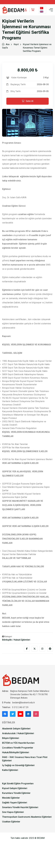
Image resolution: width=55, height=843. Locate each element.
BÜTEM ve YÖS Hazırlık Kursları (18, 743)
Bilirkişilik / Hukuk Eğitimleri (16, 639)
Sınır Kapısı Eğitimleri (13, 812)
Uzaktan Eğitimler (11, 821)
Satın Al (29, 101)
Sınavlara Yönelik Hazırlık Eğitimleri (20, 807)
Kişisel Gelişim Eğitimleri (14, 788)
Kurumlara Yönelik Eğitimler (16, 793)
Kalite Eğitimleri (10, 770)
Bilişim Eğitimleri (10, 738)
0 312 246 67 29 (20, 707)
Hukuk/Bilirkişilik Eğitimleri (15, 752)
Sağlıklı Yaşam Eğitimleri (14, 802)
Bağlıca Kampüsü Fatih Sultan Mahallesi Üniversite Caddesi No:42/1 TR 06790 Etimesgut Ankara (29, 694)
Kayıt (16, 44)
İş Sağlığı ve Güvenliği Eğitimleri (18, 765)
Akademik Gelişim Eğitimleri (16, 728)
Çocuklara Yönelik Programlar (17, 747)
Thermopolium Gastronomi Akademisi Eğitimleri (27, 817)
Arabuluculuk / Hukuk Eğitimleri (18, 733)
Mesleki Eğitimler (11, 797)
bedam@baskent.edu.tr (23, 702)
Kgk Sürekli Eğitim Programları (18, 783)
